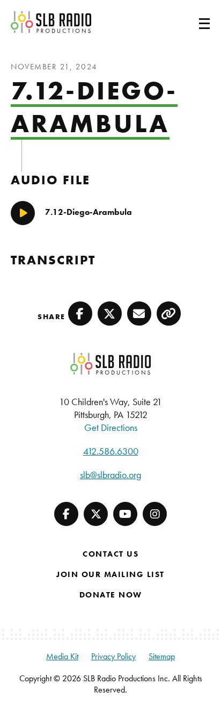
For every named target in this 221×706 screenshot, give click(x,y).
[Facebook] (66, 514)
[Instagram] (155, 514)
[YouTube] (125, 514)
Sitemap (162, 656)
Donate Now (110, 594)
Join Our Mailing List (110, 574)
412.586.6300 (110, 451)
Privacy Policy (113, 656)
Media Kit (62, 656)
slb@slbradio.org (110, 475)
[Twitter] (96, 514)
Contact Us (110, 554)
